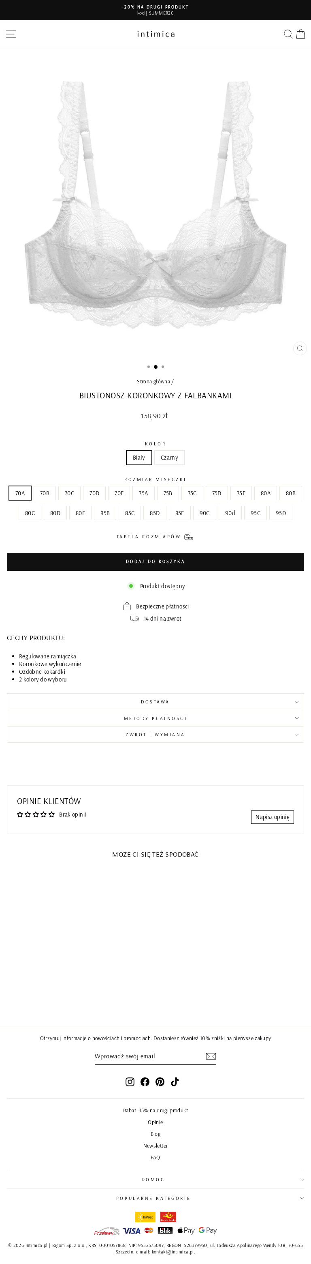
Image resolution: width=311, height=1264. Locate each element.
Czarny (169, 457)
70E (119, 493)
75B (168, 493)
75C (192, 493)
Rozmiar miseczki (155, 479)
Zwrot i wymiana (155, 734)
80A (266, 493)
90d (230, 513)
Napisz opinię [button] (273, 817)
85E (179, 513)
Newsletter (155, 1145)
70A (20, 493)
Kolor (155, 444)
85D (155, 513)
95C (255, 513)
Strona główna (153, 381)
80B (291, 493)
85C (129, 513)
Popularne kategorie (153, 1198)
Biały (139, 457)
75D (217, 493)
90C (205, 513)
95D (281, 513)
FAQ (155, 1157)
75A (143, 493)
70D (94, 493)
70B (44, 493)
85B (105, 513)
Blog (155, 1133)
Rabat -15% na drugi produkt (155, 1110)
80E (80, 513)
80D (55, 513)
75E (241, 493)
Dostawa (155, 702)
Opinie (155, 1121)
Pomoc (153, 1179)
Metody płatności (155, 718)
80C (30, 513)
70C (69, 493)
